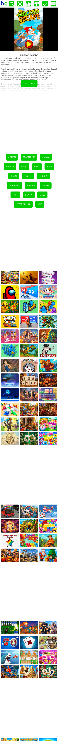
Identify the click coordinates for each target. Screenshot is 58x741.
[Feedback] (53, 3)
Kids (39, 204)
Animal (46, 157)
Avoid (24, 166)
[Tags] (45, 3)
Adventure (29, 157)
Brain (14, 176)
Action (12, 157)
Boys (49, 166)
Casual (28, 176)
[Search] (11, 3)
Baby (37, 166)
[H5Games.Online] (4, 3)
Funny (29, 195)
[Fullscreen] (20, 3)
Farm (15, 195)
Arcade (10, 166)
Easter (31, 185)
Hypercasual (23, 204)
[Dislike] (36, 3)
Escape (45, 185)
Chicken (43, 176)
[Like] (28, 3)
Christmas (14, 185)
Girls (42, 195)
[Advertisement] (29, 121)
